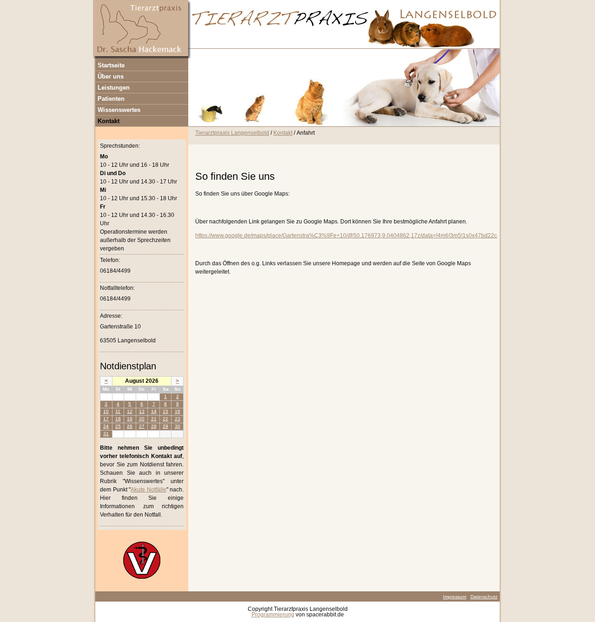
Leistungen (114, 87)
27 (142, 426)
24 (106, 426)
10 (106, 411)
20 (142, 418)
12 (129, 411)
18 (118, 418)
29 (165, 426)
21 (154, 418)
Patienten (111, 98)
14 (154, 411)
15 (165, 411)
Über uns (111, 76)
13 (142, 411)
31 (106, 433)
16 (177, 411)
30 (177, 426)
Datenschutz (483, 596)
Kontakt (108, 121)
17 (106, 418)
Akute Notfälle (148, 489)
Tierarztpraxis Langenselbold (232, 133)
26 (129, 426)
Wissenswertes (119, 109)
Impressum (454, 596)
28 (154, 426)
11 (117, 411)
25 (118, 426)
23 (177, 418)
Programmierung (272, 614)
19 (129, 418)
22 (165, 418)
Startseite (111, 65)
